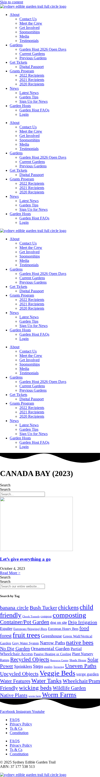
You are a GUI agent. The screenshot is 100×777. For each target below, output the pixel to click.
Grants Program (22, 71)
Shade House (77, 660)
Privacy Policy (21, 724)
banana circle (14, 608)
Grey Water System (25, 643)
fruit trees (26, 635)
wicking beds (35, 687)
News (14, 88)
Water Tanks (46, 680)
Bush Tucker (43, 608)
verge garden (87, 674)
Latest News (29, 93)
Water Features (15, 681)
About (14, 15)
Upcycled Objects (19, 674)
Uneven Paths (80, 666)
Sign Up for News (33, 101)
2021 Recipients (31, 80)
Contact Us (28, 19)
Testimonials (29, 41)
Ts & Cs (16, 728)
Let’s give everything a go (25, 559)
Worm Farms (59, 694)
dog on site (58, 622)
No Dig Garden (15, 648)
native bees (79, 642)
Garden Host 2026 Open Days (42, 49)
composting (69, 615)
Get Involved (29, 28)
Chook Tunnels (31, 616)
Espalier (6, 629)
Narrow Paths (52, 642)
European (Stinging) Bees (30, 629)
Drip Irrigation (82, 622)
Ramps (4, 660)
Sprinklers (23, 666)
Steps (38, 666)
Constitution (19, 733)
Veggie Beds (57, 673)
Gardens (16, 45)
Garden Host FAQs (34, 110)
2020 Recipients (31, 84)
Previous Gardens (33, 58)
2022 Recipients (31, 75)
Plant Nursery (82, 654)
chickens (68, 607)
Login (24, 114)
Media (24, 36)
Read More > (10, 573)
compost (46, 616)
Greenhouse (51, 636)
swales (48, 666)
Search (5, 485)
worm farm (34, 696)
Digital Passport (31, 67)
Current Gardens (32, 54)
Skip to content (11, 2)
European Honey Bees (63, 629)
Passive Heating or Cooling (52, 654)
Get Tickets (18, 62)
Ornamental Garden (50, 648)
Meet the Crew (30, 23)
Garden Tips (28, 97)
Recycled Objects (29, 659)
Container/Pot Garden (24, 622)
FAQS (15, 720)
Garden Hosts (20, 106)
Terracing (58, 666)
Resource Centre (59, 660)
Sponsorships (29, 32)
